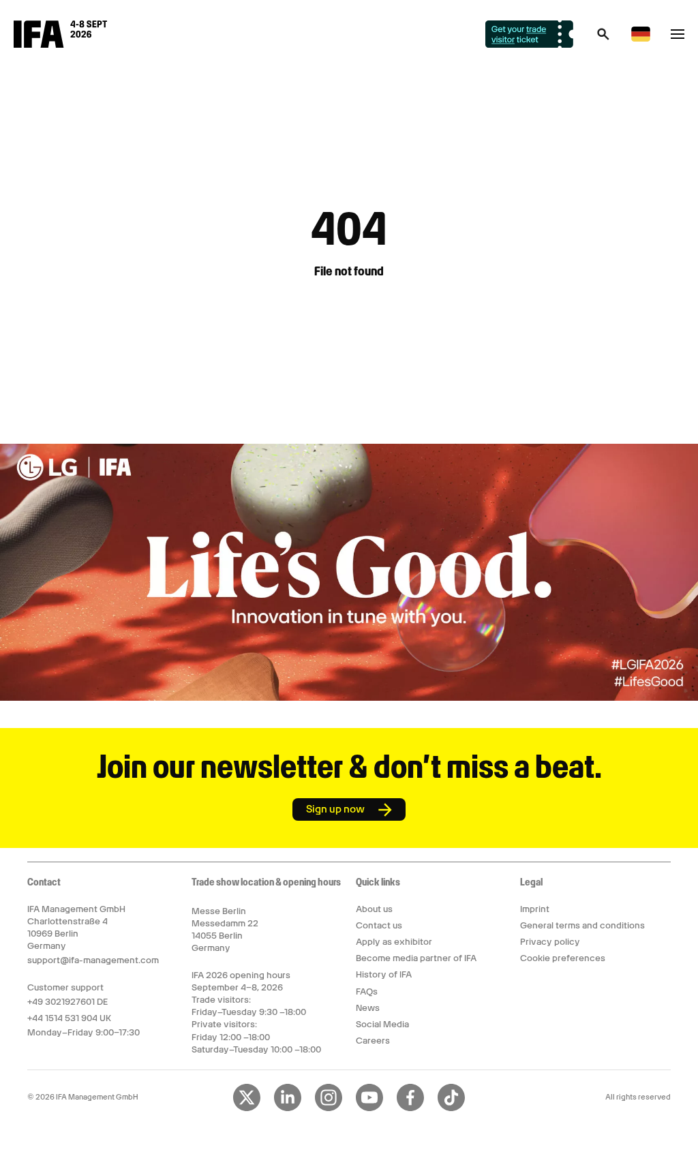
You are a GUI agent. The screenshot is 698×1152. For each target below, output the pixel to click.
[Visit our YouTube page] (369, 1108)
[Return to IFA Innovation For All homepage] (60, 44)
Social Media (382, 1024)
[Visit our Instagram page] (328, 1108)
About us (374, 909)
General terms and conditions (582, 925)
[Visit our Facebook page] (410, 1108)
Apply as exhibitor (394, 942)
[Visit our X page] (246, 1108)
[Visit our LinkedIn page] (287, 1108)
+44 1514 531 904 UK (69, 1018)
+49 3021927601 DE (67, 1002)
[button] (603, 38)
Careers (373, 1040)
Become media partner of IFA (416, 958)
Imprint (534, 909)
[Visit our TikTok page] (451, 1108)
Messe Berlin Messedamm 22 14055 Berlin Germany (225, 930)
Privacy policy (550, 942)
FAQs (367, 991)
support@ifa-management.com (93, 960)
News (368, 1008)
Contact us (379, 925)
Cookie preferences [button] (562, 958)
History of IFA (384, 974)
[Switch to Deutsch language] (640, 39)
